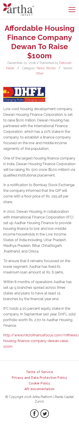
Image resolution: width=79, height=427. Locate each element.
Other (39, 73)
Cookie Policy (39, 383)
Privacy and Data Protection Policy (39, 377)
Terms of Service (39, 372)
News (41, 68)
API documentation (39, 389)
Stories (51, 68)
